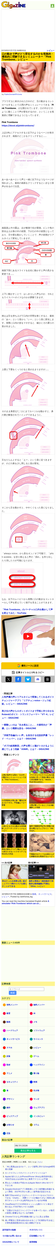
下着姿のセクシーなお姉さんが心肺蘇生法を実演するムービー (41, 855)
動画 (34, 894)
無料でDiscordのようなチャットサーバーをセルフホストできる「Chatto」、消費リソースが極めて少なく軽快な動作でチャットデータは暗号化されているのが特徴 (30, 1198)
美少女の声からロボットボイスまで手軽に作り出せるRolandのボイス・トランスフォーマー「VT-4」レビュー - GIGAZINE (28, 714)
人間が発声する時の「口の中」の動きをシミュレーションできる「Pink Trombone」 (14, 777)
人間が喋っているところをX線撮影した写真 (41, 806)
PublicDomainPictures (13, 94)
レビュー (51, 50)
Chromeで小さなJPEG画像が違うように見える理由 (27, 1216)
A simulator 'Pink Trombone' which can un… (25, 902)
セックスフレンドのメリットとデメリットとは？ (26, 1173)
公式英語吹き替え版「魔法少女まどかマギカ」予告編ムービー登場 (14, 802)
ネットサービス (45, 894)
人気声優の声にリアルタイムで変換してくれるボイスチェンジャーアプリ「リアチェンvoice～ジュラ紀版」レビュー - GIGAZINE (28, 700)
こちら (39, 1162)
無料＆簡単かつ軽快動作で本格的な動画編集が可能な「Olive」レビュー (41, 883)
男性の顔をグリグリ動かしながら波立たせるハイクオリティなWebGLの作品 (14, 851)
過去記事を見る (28, 1150)
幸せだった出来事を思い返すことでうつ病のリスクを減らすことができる (14, 883)
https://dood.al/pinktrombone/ (18, 125)
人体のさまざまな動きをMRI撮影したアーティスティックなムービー (14, 828)
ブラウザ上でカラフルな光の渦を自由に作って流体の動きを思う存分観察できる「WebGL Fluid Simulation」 (41, 778)
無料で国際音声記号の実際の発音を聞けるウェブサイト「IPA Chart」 (41, 828)
